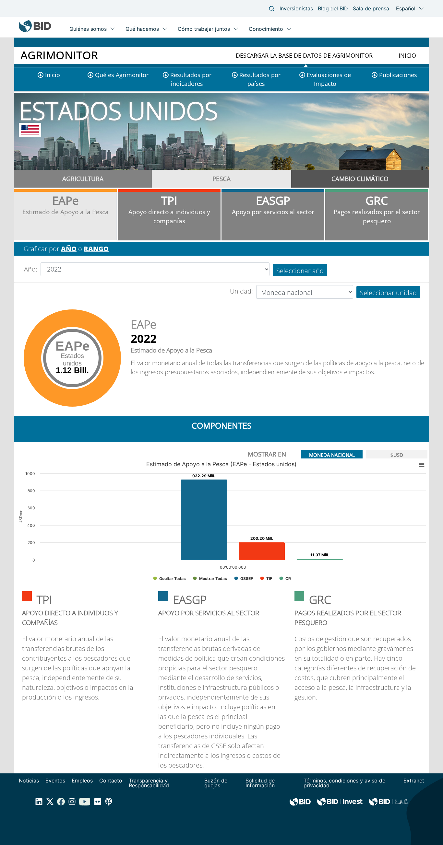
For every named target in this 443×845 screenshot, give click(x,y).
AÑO (69, 248)
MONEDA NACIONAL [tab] (332, 455)
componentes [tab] (222, 425)
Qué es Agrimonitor (122, 75)
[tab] (83, 179)
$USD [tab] (396, 455)
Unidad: (241, 291)
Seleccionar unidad (388, 292)
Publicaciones (398, 75)
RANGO (96, 248)
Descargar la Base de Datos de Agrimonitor (304, 55)
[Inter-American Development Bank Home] (35, 31)
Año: (30, 269)
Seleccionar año (300, 270)
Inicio (407, 55)
